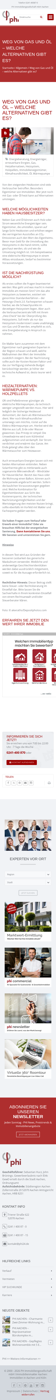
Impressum (13, 1391)
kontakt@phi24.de (18, 1244)
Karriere (7, 1295)
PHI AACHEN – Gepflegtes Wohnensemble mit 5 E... (27, 1343)
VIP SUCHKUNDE (12, 1287)
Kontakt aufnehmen (23, 762)
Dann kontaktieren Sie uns (33, 531)
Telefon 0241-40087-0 (28, 2)
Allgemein (21, 68)
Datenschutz (30, 1391)
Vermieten (8, 1279)
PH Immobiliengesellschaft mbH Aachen (30, 6)
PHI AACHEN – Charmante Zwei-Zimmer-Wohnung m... (28, 1320)
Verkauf (6, 1271)
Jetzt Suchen (28, 893)
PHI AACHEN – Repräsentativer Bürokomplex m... (22, 1331)
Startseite (8, 68)
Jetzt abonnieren (28, 1134)
